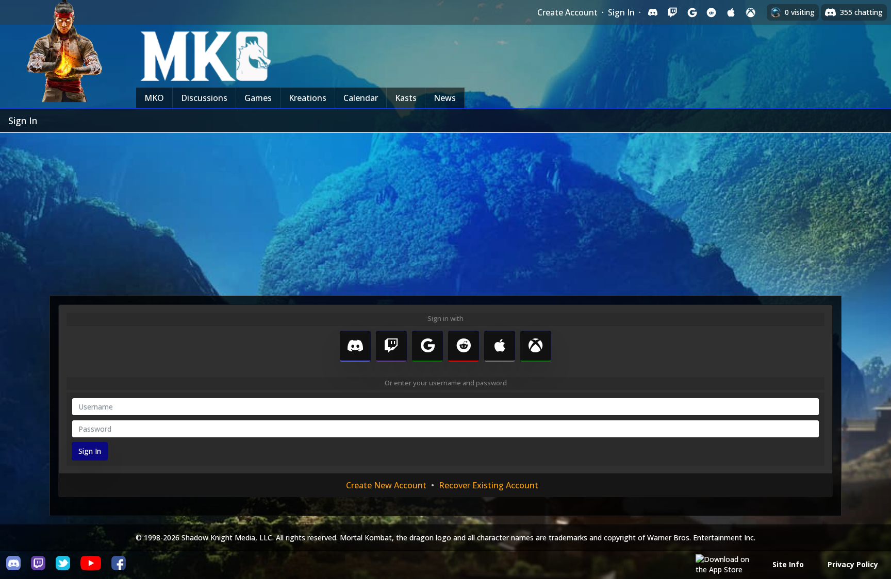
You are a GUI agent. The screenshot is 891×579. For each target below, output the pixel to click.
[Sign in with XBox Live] (750, 12)
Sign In (621, 12)
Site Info (788, 564)
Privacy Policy (853, 564)
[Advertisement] (445, 210)
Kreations (307, 98)
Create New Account (386, 485)
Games (258, 98)
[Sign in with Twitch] (672, 12)
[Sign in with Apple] (731, 12)
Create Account (567, 12)
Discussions (204, 98)
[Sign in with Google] (692, 12)
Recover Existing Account (488, 485)
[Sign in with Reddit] (711, 12)
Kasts (406, 98)
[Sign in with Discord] (653, 12)
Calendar (360, 98)
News (445, 98)
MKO (154, 98)
